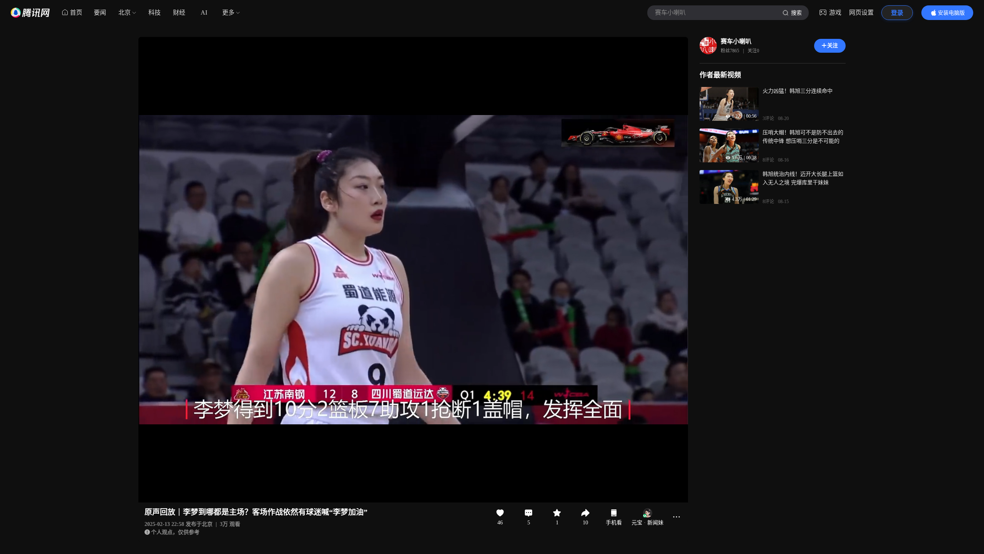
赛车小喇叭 (736, 41)
